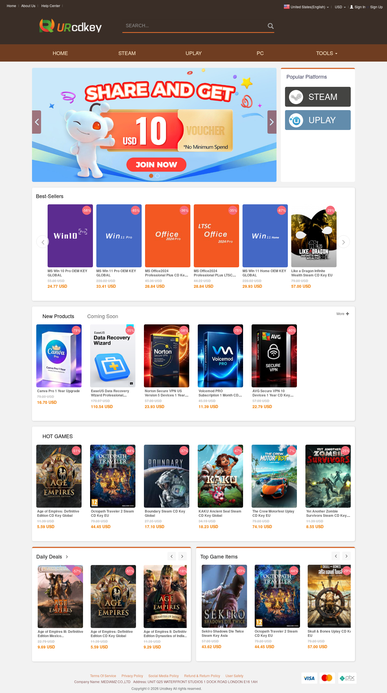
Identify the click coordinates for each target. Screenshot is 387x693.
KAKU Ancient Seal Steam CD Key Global (220, 513)
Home (11, 5)
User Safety (234, 675)
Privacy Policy (132, 675)
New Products (58, 315)
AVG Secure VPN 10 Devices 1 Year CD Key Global (271, 395)
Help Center (50, 5)
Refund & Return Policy (202, 675)
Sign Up (376, 6)
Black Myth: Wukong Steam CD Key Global (166, 633)
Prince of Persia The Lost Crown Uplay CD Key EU (311, 273)
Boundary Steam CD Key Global (165, 513)
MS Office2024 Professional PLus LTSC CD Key (164, 275)
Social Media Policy (163, 675)
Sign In (360, 6)
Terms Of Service (103, 675)
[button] (36, 122)
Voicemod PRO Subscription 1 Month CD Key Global (219, 395)
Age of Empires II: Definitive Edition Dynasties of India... (113, 633)
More (341, 313)
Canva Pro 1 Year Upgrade (58, 390)
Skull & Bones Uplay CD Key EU (278, 633)
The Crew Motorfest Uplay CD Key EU (273, 513)
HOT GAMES (57, 435)
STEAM (127, 52)
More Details (70, 262)
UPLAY (194, 52)
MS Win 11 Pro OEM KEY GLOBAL (67, 273)
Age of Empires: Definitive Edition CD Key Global (58, 513)
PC (260, 52)
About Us (28, 5)
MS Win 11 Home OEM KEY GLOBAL (215, 273)
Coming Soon (102, 315)
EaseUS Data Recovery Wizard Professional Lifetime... (110, 395)
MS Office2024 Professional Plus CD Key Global (117, 275)
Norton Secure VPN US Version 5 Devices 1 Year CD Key (165, 395)
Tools (325, 52)
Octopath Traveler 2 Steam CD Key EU (112, 513)
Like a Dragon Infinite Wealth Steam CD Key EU (263, 273)
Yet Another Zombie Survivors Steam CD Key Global (326, 515)
